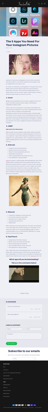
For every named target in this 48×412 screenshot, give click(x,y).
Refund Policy (6, 393)
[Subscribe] (34, 358)
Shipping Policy (6, 384)
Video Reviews (6, 375)
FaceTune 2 (33, 256)
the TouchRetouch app (27, 229)
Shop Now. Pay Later (8, 378)
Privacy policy (6, 396)
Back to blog (24, 293)
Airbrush (8, 160)
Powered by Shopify (17, 407)
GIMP (7, 132)
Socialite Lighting (9, 407)
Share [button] (8, 51)
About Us (5, 387)
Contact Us (5, 369)
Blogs (4, 381)
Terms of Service (7, 390)
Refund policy (24, 407)
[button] (2, 3)
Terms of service (38, 407)
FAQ (4, 366)
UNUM (31, 101)
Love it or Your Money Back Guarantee (11, 372)
